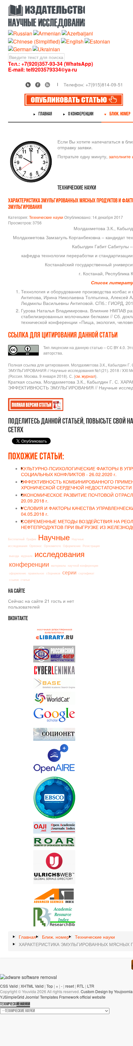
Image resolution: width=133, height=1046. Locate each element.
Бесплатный (16, 539)
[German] (20, 48)
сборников (53, 573)
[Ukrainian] (46, 48)
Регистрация (91, 546)
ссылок (14, 580)
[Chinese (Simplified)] (34, 41)
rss (47, 84)
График (31, 539)
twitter (28, 84)
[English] (72, 41)
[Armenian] (47, 33)
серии (69, 572)
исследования (60, 553)
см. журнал (85, 376)
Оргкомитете (52, 546)
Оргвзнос (35, 546)
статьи (25, 580)
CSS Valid (9, 986)
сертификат (86, 573)
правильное (36, 573)
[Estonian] (97, 41)
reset (69, 986)
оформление (17, 573)
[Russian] (20, 33)
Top (49, 986)
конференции (29, 564)
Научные (54, 537)
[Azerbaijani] (77, 33)
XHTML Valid (32, 986)
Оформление (72, 546)
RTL (80, 986)
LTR (90, 986)
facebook (37, 84)
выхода (14, 556)
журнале (27, 556)
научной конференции (83, 565)
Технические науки (46, 217)
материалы (58, 565)
